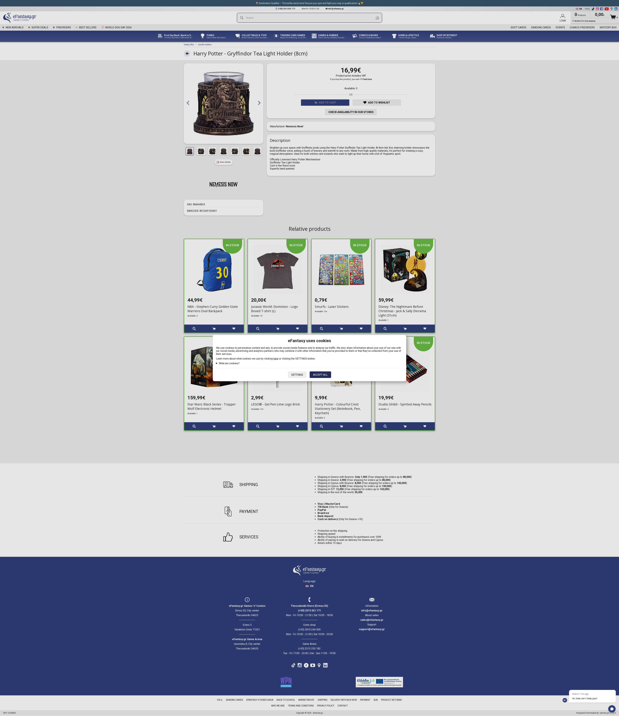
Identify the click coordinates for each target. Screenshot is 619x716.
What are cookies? (229, 363)
